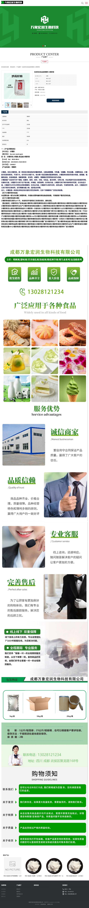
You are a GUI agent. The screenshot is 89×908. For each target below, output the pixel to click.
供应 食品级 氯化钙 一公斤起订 (74, 876)
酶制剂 (18, 891)
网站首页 (12, 67)
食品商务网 (43, 904)
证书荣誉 (3, 891)
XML (58, 902)
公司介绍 (3, 889)
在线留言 (3, 894)
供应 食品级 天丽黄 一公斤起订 (33, 876)
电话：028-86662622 (69, 891)
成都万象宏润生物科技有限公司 (36, 902)
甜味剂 (18, 889)
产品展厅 (18, 67)
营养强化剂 (20, 894)
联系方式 (3, 896)
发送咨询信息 (55, 100)
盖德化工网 (50, 904)
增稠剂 (18, 896)
